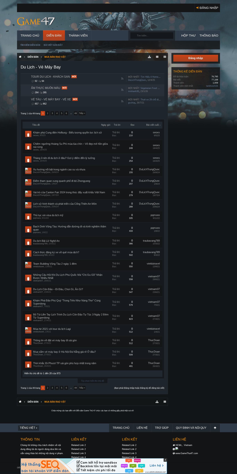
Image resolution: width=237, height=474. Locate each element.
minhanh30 (133, 91)
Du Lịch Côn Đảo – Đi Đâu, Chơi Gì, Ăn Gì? (58, 289)
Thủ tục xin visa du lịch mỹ (48, 215)
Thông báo (209, 35)
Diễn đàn (53, 35)
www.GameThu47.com (186, 453)
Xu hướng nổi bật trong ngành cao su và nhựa (59, 169)
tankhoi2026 (212, 86)
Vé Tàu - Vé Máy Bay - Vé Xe (51, 99)
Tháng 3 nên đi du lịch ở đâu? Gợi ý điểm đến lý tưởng (64, 158)
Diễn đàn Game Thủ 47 (85, 411)
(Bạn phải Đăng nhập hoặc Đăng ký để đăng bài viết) (139, 388)
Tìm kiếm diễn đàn (30, 45)
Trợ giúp (162, 427)
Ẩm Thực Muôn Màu (45, 87)
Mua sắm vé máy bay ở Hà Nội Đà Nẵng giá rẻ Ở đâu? (64, 351)
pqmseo (37, 218)
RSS (122, 78)
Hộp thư (188, 35)
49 (75, 113)
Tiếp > (82, 113)
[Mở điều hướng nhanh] (149, 57)
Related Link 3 (78, 453)
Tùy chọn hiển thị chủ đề (92, 381)
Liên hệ (142, 427)
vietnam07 (38, 281)
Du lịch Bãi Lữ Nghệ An (46, 241)
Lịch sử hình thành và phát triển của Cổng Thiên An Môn (65, 203)
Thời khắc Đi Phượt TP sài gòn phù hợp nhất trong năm (64, 363)
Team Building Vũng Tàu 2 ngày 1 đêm (55, 263)
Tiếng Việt (27, 427)
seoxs (36, 135)
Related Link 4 (78, 457)
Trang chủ (30, 35)
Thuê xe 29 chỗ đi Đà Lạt (153, 99)
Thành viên (78, 35)
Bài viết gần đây (53, 45)
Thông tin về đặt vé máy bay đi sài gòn (55, 340)
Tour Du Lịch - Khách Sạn (50, 76)
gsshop (131, 102)
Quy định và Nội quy (191, 427)
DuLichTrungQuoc (137, 80)
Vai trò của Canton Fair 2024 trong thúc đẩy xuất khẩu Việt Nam (69, 192)
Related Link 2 (78, 445)
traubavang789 (40, 243)
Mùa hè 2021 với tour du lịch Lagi (52, 329)
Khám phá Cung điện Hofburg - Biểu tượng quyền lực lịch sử (67, 132)
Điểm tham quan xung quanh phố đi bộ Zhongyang (61, 181)
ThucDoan (38, 343)
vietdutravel (38, 266)
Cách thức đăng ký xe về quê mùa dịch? (56, 252)
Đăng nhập (195, 58)
